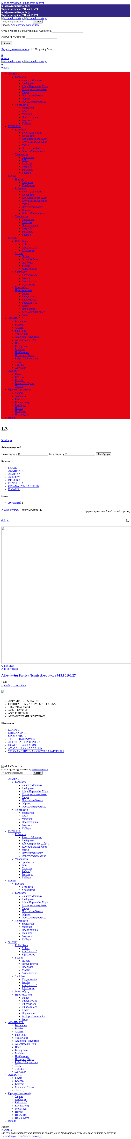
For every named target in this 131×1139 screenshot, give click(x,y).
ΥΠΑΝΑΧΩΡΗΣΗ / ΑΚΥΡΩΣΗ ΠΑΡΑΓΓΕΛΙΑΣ (36, 751)
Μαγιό (25, 92)
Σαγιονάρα (27, 120)
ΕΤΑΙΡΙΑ (13, 729)
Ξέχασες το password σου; (15, 49)
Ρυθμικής (27, 166)
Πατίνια (26, 256)
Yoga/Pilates (21, 333)
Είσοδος (7, 43)
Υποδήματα (21, 104)
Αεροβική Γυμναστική (27, 336)
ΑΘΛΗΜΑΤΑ (16, 470)
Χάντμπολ (20, 367)
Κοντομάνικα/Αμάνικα (34, 89)
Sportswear (28, 107)
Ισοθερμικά (28, 83)
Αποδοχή (37, 1136)
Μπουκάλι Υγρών (24, 383)
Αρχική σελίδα (9, 509)
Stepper (19, 392)
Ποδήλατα (27, 262)
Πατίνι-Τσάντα (30, 259)
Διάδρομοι (20, 396)
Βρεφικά (19, 179)
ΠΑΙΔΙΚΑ (14, 489)
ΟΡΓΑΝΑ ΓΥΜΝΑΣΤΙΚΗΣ (23, 486)
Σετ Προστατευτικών (33, 311)
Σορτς (25, 315)
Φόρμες (26, 98)
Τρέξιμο (26, 123)
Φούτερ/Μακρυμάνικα (34, 101)
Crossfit (19, 327)
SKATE (12, 467)
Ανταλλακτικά (29, 247)
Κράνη (25, 305)
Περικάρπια (28, 308)
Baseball (19, 324)
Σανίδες (26, 278)
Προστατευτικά (23, 290)
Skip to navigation (11, 2)
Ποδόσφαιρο (22, 352)
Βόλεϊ (25, 110)
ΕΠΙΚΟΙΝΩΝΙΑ (17, 732)
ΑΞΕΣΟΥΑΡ (15, 476)
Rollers (26, 244)
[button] (13, 685)
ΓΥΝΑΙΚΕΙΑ (15, 483)
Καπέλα (19, 380)
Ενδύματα (20, 77)
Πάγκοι (19, 408)
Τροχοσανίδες (29, 274)
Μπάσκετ (27, 113)
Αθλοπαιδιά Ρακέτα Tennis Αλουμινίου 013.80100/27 (38, 675)
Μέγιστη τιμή (56, 454)
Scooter (19, 253)
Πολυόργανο (22, 414)
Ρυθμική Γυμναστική (26, 358)
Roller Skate (21, 241)
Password (13, 36)
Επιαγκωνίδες (29, 296)
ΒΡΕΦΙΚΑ (14, 480)
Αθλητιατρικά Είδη (25, 340)
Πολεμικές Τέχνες (25, 355)
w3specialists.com (40, 769)
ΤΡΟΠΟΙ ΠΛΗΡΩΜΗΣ (21, 738)
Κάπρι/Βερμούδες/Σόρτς (35, 86)
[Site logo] (12, 18)
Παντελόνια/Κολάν (32, 95)
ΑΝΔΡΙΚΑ (14, 473)
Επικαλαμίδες (29, 302)
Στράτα (26, 265)
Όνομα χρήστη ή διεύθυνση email (26, 30)
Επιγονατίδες (29, 299)
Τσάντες (19, 386)
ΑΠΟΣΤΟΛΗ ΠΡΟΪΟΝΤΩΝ (24, 742)
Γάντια (25, 293)
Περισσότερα (16, 1136)
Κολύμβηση (21, 346)
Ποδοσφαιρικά (30, 117)
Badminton (21, 321)
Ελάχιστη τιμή (9, 454)
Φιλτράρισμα (103, 454)
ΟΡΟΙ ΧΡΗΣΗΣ (17, 735)
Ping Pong (20, 330)
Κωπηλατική (22, 402)
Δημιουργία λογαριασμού (25, 24)
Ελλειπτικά (21, 399)
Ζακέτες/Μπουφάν (32, 80)
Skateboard (21, 271)
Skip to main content (33, 2)
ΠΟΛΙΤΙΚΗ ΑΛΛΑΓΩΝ (22, 745)
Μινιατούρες (22, 287)
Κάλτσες (19, 377)
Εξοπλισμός (28, 250)
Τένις (18, 361)
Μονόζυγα (20, 405)
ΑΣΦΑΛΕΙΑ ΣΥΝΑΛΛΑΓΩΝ (25, 748)
